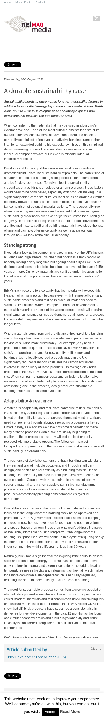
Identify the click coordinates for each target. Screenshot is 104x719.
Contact (40, 2)
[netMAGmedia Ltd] (34, 29)
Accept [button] (50, 712)
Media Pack (23, 2)
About (7, 2)
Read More (70, 711)
